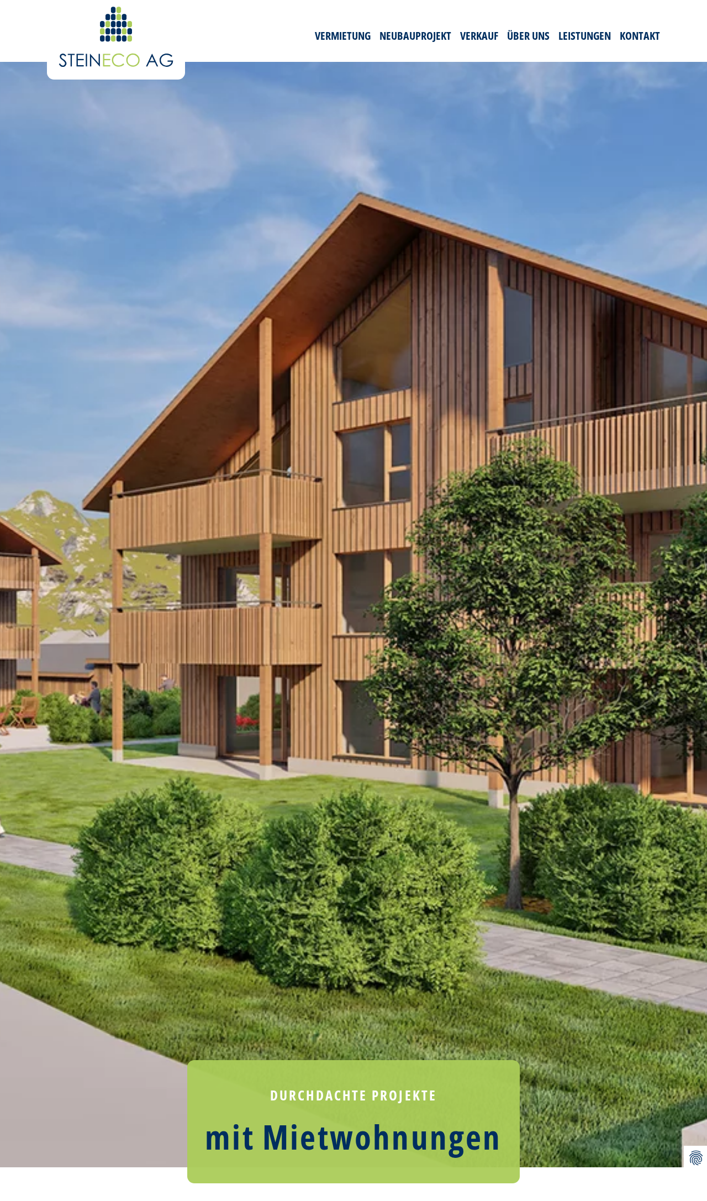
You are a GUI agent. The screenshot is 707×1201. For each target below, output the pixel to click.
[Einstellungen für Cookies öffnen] (695, 1158)
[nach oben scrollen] (695, 1131)
